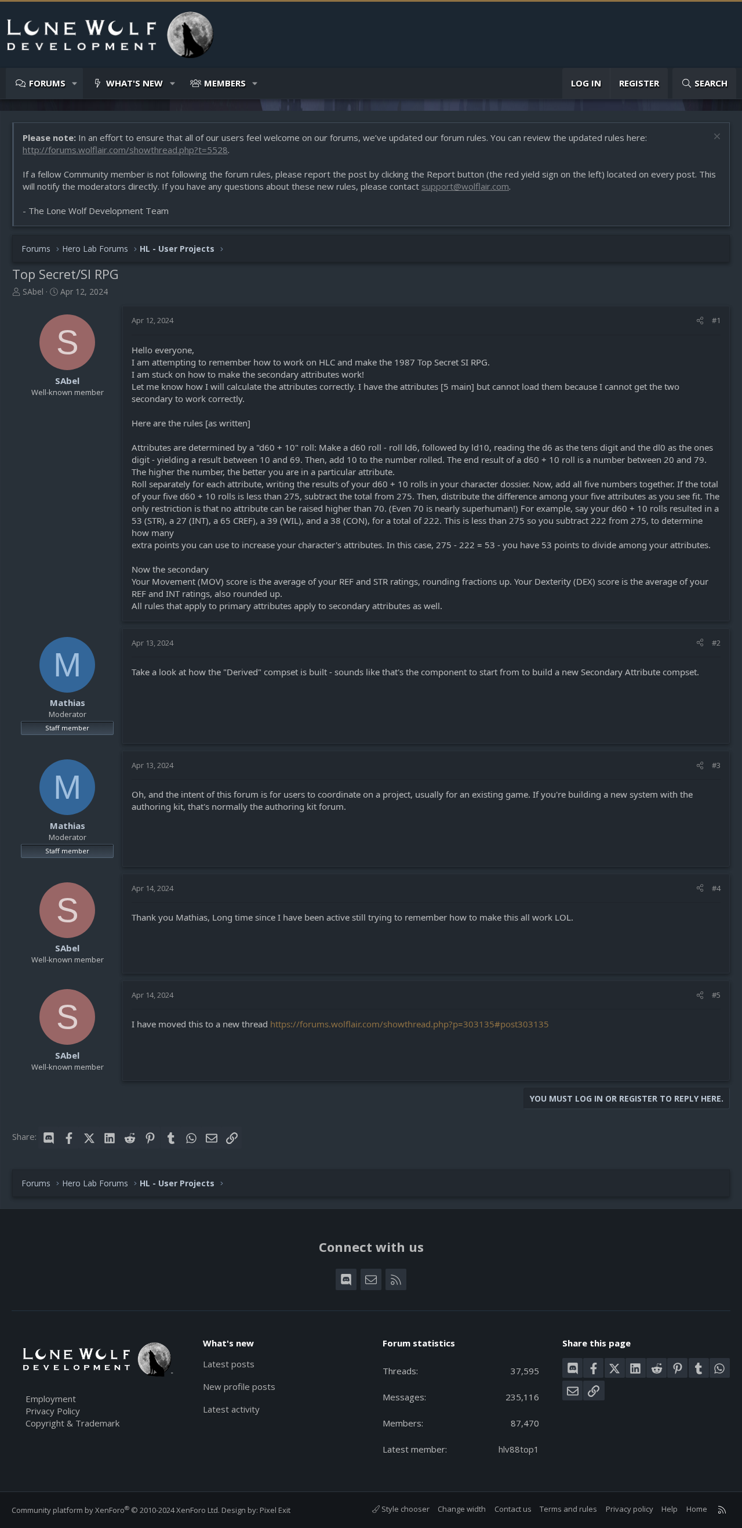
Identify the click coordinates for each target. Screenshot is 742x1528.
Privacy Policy (53, 1411)
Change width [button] (462, 1509)
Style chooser (405, 1509)
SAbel (33, 291)
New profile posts (239, 1386)
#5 (716, 995)
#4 (716, 888)
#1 (716, 320)
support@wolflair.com (465, 186)
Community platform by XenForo (116, 1510)
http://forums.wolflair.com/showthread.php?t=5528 (125, 149)
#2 (716, 643)
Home (696, 1509)
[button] (75, 83)
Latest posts (228, 1364)
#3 (716, 765)
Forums (47, 83)
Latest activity (231, 1409)
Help (669, 1509)
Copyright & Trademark (72, 1423)
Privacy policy (629, 1509)
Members (225, 83)
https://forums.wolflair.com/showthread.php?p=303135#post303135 (409, 1024)
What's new (134, 83)
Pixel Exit (275, 1510)
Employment (51, 1398)
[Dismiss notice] (716, 138)
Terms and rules (568, 1509)
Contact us (513, 1509)
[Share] (700, 320)
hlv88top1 (519, 1449)
